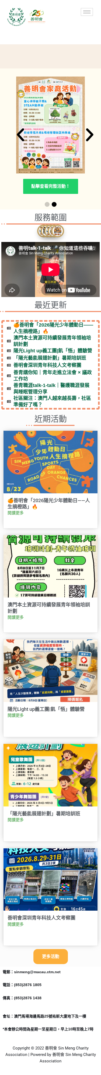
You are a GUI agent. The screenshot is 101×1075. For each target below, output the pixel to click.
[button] (20, 134)
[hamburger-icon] (87, 12)
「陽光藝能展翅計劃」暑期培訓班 (44, 813)
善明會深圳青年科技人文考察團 (41, 918)
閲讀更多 (16, 513)
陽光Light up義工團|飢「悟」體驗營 (46, 709)
